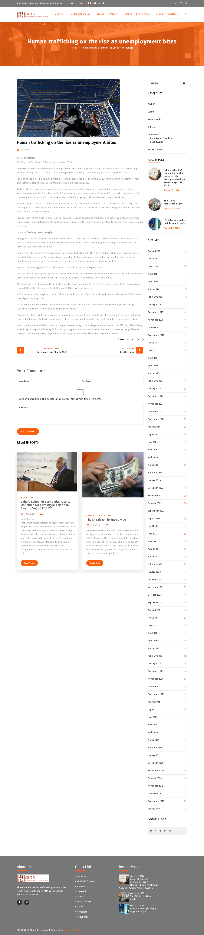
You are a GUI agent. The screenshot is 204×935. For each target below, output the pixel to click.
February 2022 (155, 656)
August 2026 (154, 251)
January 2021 (154, 755)
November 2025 (155, 320)
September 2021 (156, 694)
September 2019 (156, 801)
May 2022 (152, 633)
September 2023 (156, 511)
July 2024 (152, 434)
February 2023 (155, 564)
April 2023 (153, 549)
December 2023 (155, 488)
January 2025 (154, 388)
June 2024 (153, 442)
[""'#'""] (19, 902)
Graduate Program (81, 14)
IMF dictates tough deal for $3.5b (52, 350)
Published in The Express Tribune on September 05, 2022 (46, 162)
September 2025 (156, 335)
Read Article (29, 563)
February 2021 (155, 747)
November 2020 (156, 770)
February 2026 (155, 297)
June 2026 (153, 266)
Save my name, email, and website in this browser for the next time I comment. (60, 399)
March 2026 (153, 289)
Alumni (160, 14)
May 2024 (152, 449)
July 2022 (152, 618)
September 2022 (156, 602)
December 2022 (155, 579)
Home (75, 48)
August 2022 (154, 610)
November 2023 (156, 495)
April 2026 (153, 281)
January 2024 (154, 480)
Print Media (30, 497)
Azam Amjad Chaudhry (161, 138)
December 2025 (155, 312)
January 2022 (154, 663)
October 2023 (155, 503)
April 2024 (153, 457)
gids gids (25, 149)
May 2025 (152, 358)
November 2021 (155, 679)
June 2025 (152, 350)
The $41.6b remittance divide (106, 519)
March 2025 (153, 373)
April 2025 (153, 365)
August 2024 (154, 427)
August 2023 (154, 518)
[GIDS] (33, 14)
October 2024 (155, 411)
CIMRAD (100, 14)
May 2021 (152, 724)
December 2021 (155, 671)
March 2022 (153, 648)
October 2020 (155, 778)
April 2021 (153, 732)
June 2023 (153, 534)
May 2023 (152, 541)
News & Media (143, 14)
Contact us (174, 14)
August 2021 (154, 702)
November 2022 (156, 587)
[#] (170, 3)
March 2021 (153, 740)
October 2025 (154, 327)
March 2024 (153, 465)
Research (113, 14)
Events (128, 14)
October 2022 (155, 595)
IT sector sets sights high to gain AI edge (175, 221)
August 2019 (154, 809)
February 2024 (155, 472)
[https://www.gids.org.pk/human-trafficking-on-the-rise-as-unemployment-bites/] (137, 339)
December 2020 (156, 763)
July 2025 (152, 343)
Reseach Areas (155, 149)
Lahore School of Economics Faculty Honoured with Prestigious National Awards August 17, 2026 (45, 505)
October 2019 (154, 793)
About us (60, 14)
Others (151, 127)
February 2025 (155, 381)
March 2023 (153, 556)
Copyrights (82, 917)
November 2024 (156, 404)
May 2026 (152, 274)
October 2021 (154, 686)
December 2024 (156, 396)
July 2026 (152, 258)
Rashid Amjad (157, 142)
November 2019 (155, 786)
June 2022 (153, 625)
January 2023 (154, 572)
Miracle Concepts (72, 930)
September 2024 (156, 419)
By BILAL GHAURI (26, 158)
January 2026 (154, 304)
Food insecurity (127, 350)
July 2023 (152, 526)
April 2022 (153, 640)
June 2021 (152, 717)
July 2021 (152, 709)
